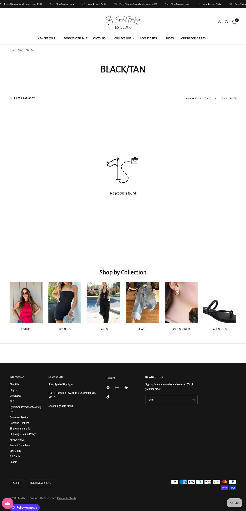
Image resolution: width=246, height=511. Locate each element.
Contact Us (15, 396)
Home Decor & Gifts (193, 38)
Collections (122, 38)
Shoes (169, 38)
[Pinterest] (129, 387)
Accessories (148, 38)
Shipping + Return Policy (23, 434)
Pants (104, 329)
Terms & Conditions (20, 445)
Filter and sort (24, 98)
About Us (14, 384)
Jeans (142, 329)
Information (17, 377)
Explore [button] (110, 377)
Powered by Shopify (66, 498)
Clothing (99, 38)
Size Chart (15, 451)
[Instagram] (120, 387)
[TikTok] (110, 397)
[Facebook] (110, 387)
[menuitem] (48, 38)
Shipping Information (20, 428)
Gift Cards (15, 456)
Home (12, 50)
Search (13, 462)
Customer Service (19, 417)
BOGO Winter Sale (75, 38)
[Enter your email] (194, 399)
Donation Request (19, 423)
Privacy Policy (17, 440)
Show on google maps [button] (60, 405)
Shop (20, 50)
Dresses (65, 329)
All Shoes (220, 329)
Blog (12, 390)
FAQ (12, 401)
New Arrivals (46, 38)
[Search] (226, 22)
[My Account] (219, 22)
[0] (233, 22)
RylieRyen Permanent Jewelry (25, 407)
